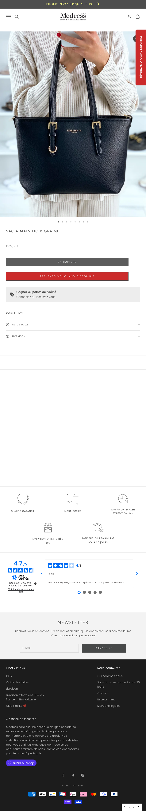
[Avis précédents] (41, 574)
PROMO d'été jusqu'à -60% (69, 4)
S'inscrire (104, 648)
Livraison (12, 689)
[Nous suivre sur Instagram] (83, 775)
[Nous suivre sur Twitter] (73, 775)
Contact (103, 693)
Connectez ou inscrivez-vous (35, 297)
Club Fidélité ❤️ (16, 706)
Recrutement (106, 699)
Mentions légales (108, 706)
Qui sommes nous (110, 676)
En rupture (67, 262)
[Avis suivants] (137, 574)
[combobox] (132, 807)
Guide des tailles (17, 682)
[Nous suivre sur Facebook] (63, 775)
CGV (9, 676)
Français (129, 807)
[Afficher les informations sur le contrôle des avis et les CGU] (35, 583)
